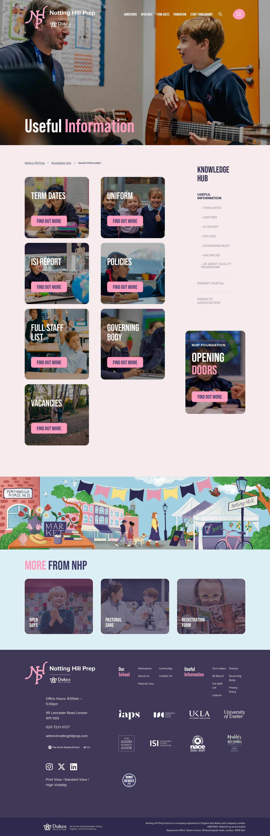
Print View (54, 779)
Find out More (209, 397)
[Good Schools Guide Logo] (126, 743)
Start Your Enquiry (201, 14)
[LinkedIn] (73, 767)
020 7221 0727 (58, 727)
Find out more (125, 287)
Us (143, 676)
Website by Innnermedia (232, 826)
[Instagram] (49, 767)
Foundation (179, 14)
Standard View (75, 779)
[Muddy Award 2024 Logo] (234, 743)
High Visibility (56, 784)
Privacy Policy (233, 689)
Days (146, 14)
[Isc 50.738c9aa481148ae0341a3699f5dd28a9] (164, 714)
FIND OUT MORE (49, 221)
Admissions (130, 14)
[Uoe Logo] (234, 714)
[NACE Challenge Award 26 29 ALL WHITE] (197, 743)
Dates (162, 14)
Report (218, 676)
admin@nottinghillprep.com (67, 735)
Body (235, 678)
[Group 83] (160, 743)
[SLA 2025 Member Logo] (129, 780)
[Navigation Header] (129, 714)
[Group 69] (199, 714)
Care (146, 684)
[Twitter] (61, 767)
